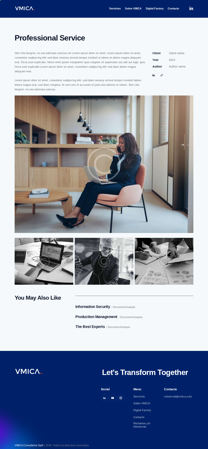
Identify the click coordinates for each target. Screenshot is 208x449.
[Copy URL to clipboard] (162, 75)
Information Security (92, 307)
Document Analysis (124, 307)
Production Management (96, 317)
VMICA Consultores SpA (29, 445)
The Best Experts (90, 327)
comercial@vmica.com (178, 396)
